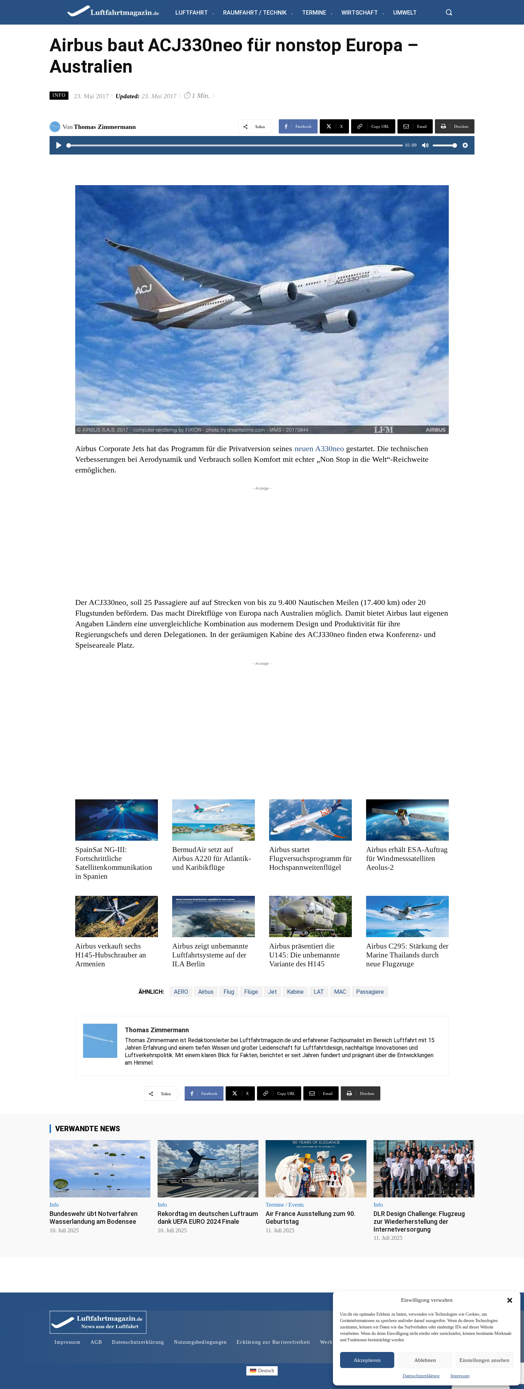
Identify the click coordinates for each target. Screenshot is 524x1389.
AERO (181, 991)
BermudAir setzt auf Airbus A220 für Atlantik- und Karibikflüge (211, 858)
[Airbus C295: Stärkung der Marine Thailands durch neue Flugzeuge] (407, 916)
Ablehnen (425, 1360)
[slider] (234, 145)
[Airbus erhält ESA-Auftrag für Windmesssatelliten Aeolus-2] (407, 820)
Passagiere (370, 991)
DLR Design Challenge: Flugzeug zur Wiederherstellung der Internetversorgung (419, 1221)
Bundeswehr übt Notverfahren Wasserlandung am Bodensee (94, 1217)
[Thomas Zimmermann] (56, 126)
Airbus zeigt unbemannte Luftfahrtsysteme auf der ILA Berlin (210, 955)
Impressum (460, 1375)
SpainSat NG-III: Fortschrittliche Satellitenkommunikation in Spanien (113, 863)
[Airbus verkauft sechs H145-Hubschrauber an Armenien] (116, 916)
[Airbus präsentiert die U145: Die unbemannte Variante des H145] (310, 916)
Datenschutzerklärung (421, 1375)
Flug (229, 991)
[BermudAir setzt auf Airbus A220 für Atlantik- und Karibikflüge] (213, 820)
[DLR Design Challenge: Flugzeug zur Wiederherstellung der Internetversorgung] (424, 1168)
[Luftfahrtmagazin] (119, 10)
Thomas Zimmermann (105, 126)
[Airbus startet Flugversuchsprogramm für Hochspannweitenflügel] (310, 820)
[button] (509, 1300)
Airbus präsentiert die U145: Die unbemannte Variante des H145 (304, 955)
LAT (319, 991)
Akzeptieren (367, 1360)
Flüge (251, 991)
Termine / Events (285, 1205)
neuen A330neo (319, 448)
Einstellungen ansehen (484, 1360)
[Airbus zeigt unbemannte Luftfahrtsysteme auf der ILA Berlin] (213, 916)
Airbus (206, 991)
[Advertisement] (262, 542)
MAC (340, 991)
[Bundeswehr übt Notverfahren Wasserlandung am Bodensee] (100, 1168)
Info (59, 95)
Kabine (295, 991)
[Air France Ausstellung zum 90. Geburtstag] (316, 1168)
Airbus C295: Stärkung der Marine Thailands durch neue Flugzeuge (407, 955)
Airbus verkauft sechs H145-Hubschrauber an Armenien (110, 955)
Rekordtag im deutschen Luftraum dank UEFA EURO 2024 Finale (208, 1217)
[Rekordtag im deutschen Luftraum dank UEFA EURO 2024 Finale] (208, 1168)
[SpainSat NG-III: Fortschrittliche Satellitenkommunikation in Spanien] (116, 820)
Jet (272, 991)
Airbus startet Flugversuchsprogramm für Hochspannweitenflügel (310, 858)
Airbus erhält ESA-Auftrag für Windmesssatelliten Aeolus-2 (407, 858)
